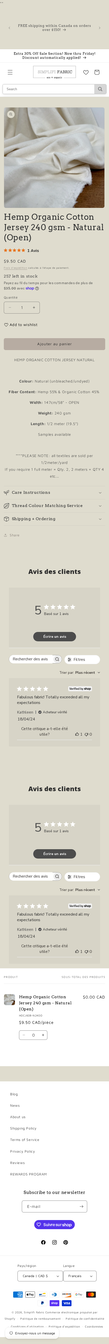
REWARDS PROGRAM (28, 1174)
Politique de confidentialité (85, 1318)
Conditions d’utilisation (27, 1326)
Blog (14, 1094)
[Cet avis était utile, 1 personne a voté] (77, 734)
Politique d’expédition (64, 1326)
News (15, 1105)
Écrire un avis (54, 636)
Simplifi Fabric (34, 1312)
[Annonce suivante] (99, 27)
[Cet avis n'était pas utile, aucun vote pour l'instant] (86, 734)
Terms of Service (25, 1139)
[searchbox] (30, 659)
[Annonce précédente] (9, 27)
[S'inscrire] (81, 1206)
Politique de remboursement (40, 1318)
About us (18, 1117)
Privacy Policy (22, 1151)
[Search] (100, 89)
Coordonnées (94, 1326)
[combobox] (79, 672)
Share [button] (15, 535)
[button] (10, 72)
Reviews (17, 1162)
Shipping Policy (23, 1128)
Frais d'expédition (15, 267)
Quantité (10, 297)
